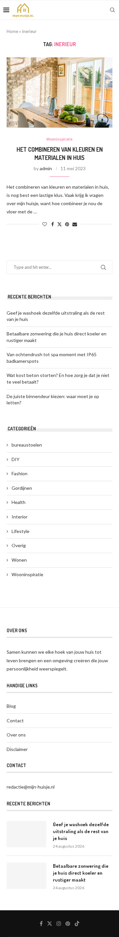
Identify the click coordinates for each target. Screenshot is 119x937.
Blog (11, 706)
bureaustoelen (27, 445)
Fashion (19, 473)
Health (18, 502)
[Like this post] (44, 224)
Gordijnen (22, 488)
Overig (19, 545)
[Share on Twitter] (59, 224)
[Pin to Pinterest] (67, 224)
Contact (15, 720)
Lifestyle (20, 531)
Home (12, 31)
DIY (16, 459)
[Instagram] (59, 923)
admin (46, 168)
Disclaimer (17, 749)
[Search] (112, 9)
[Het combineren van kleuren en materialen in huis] (59, 92)
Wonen (19, 560)
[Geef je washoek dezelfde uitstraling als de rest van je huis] (26, 834)
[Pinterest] (67, 923)
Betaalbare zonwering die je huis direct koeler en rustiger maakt (80, 873)
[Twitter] (49, 923)
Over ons (16, 734)
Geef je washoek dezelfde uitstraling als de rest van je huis (81, 831)
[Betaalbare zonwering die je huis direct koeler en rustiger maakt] (26, 875)
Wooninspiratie (27, 574)
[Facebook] (41, 923)
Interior (19, 516)
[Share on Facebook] (52, 224)
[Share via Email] (74, 224)
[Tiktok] (77, 923)
